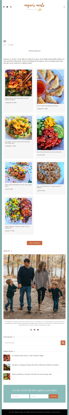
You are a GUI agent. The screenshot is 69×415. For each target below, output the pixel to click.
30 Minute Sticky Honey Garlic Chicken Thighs (28, 356)
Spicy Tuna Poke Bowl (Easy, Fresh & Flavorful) (49, 152)
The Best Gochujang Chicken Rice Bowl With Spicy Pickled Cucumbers (35, 365)
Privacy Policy (56, 412)
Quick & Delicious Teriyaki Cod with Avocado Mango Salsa (17, 227)
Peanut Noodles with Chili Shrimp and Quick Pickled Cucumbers (17, 98)
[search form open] (64, 7)
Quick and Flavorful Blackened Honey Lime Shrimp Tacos (18, 185)
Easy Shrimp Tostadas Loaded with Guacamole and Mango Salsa (17, 142)
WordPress (47, 412)
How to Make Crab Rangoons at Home (47, 106)
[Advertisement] (34, 26)
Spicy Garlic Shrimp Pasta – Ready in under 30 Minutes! (49, 186)
